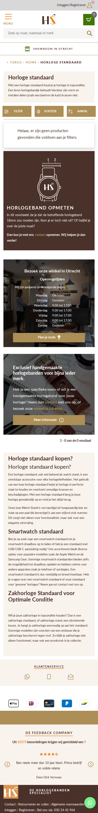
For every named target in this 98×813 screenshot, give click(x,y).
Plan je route (47, 337)
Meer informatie (45, 420)
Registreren (27, 810)
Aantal (82, 111)
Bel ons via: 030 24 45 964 (56, 810)
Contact (10, 804)
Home (31, 62)
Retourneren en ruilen (33, 804)
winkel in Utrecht (48, 408)
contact (40, 235)
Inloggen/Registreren (72, 5)
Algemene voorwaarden (67, 804)
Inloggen (10, 810)
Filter (18, 111)
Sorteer (50, 111)
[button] (8, 18)
